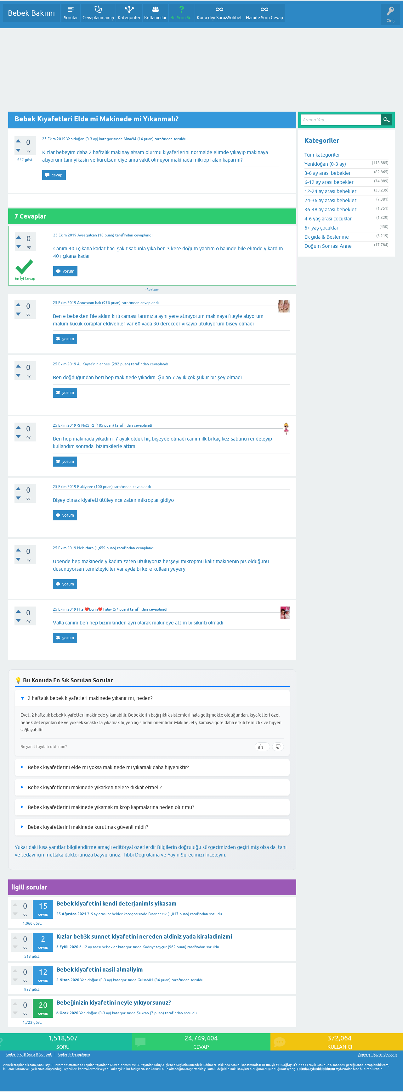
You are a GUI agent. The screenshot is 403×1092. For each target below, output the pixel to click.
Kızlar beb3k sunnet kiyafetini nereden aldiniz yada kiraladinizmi (144, 936)
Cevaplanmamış (98, 17)
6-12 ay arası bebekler (98, 947)
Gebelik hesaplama (74, 1054)
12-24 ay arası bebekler (330, 191)
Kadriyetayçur (155, 947)
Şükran (143, 1013)
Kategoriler (129, 17)
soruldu (179, 139)
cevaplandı (143, 235)
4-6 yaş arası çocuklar (328, 218)
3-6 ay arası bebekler (105, 914)
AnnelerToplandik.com (377, 1054)
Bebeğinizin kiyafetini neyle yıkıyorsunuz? (113, 1002)
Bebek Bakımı (31, 13)
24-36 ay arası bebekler (330, 200)
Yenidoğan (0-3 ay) (82, 139)
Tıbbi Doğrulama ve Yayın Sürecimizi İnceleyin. (174, 854)
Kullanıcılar (155, 17)
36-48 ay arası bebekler (330, 209)
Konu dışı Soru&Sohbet (219, 17)
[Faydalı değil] (278, 746)
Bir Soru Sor (181, 17)
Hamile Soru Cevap (264, 17)
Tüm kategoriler (322, 155)
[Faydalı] (262, 746)
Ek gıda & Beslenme (326, 237)
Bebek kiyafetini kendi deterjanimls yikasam (116, 903)
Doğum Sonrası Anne (328, 246)
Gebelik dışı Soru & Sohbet (29, 1054)
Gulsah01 (145, 980)
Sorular (71, 17)
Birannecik (157, 914)
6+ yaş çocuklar (321, 227)
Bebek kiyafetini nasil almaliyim (99, 969)
